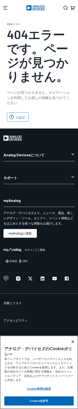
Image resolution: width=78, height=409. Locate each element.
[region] (39, 372)
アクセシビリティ (15, 320)
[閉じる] (73, 341)
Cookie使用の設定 (39, 388)
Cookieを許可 (39, 400)
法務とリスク (12, 303)
